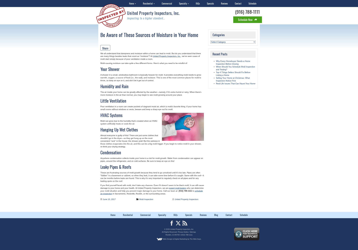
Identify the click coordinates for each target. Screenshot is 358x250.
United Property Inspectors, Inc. (167, 56)
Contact (238, 3)
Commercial (167, 3)
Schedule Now (245, 20)
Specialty (183, 3)
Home (132, 3)
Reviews (224, 3)
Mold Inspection (146, 199)
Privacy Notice (183, 232)
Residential (148, 3)
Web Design (167, 239)
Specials (210, 3)
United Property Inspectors (186, 199)
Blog (216, 215)
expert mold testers (177, 188)
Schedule (252, 3)
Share (105, 48)
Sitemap (192, 232)
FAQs (198, 3)
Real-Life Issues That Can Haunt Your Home (235, 83)
